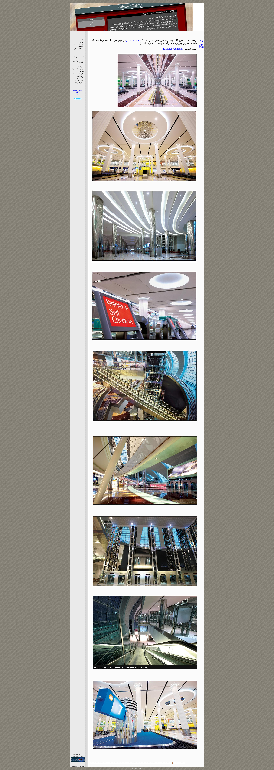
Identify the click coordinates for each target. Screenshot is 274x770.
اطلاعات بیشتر (134, 40)
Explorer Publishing (173, 48)
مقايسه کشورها (77, 69)
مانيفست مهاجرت (80, 65)
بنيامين (80, 71)
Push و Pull (79, 80)
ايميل (77, 94)
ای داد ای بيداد (78, 74)
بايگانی (77, 92)
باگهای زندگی (78, 82)
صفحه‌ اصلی (77, 90)
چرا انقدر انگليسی (80, 77)
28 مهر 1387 (201, 44)
